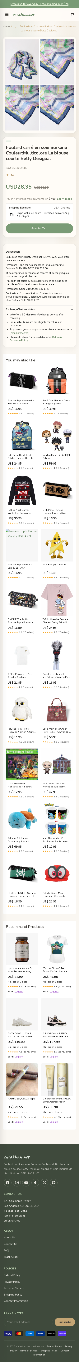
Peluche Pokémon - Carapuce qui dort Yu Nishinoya (19, 840)
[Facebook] (8, 1182)
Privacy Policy (12, 1282)
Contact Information (16, 1301)
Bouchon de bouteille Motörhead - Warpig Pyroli (57, 676)
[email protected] (19, 333)
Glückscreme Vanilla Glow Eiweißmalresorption (57, 1100)
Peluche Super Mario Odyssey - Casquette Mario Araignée (54, 895)
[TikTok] (35, 1182)
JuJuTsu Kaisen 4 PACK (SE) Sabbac (57, 457)
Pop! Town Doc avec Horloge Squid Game (54, 785)
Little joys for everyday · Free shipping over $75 (39, 4)
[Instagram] (17, 1182)
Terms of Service (14, 1288)
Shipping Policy (13, 1294)
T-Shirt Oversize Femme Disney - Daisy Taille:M (55, 621)
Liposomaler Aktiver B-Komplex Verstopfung (20, 970)
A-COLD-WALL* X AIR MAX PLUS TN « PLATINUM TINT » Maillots (22, 1035)
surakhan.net (23, 14)
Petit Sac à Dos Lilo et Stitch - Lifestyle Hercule (20, 457)
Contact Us (10, 1244)
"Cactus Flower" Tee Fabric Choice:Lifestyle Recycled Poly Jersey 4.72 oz (56, 970)
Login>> (19, 991)
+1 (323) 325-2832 (15, 1211)
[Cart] (72, 14)
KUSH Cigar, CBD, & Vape (21, 1098)
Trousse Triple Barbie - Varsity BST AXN (20, 566)
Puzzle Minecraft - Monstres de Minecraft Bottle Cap (19, 785)
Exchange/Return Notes (20, 309)
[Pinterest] (54, 1182)
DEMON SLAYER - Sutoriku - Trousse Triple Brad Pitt (22, 895)
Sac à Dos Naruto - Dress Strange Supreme (56, 402)
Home (6, 26)
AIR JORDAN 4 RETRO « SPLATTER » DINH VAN (55, 1035)
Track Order (11, 1257)
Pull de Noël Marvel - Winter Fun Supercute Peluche (19, 511)
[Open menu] (7, 14)
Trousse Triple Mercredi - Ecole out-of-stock (21, 402)
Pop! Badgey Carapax (54, 564)
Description (13, 252)
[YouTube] (26, 1182)
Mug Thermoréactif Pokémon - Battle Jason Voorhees (55, 840)
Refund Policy (12, 1275)
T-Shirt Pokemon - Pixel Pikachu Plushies (20, 676)
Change (65, 207)
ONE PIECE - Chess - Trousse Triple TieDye (54, 511)
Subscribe (64, 1322)
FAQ (6, 1250)
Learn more (64, 199)
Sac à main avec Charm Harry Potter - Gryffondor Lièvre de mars (56, 730)
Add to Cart (39, 228)
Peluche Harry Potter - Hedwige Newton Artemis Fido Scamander (21, 730)
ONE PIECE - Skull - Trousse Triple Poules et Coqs (20, 621)
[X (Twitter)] (44, 1182)
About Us (9, 1237)
